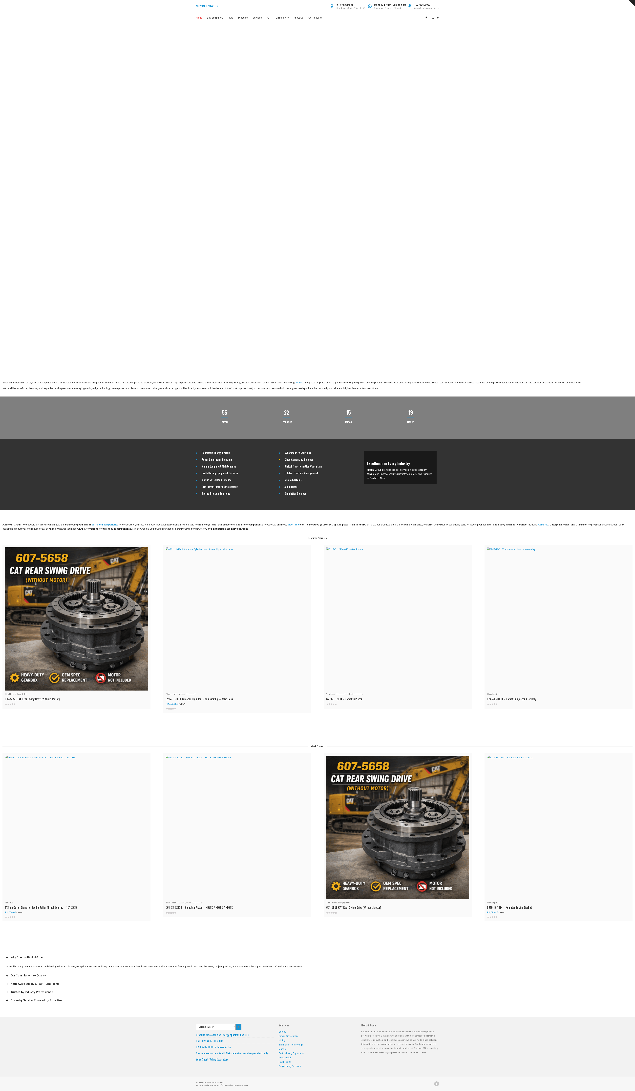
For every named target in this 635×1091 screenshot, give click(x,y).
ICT (269, 17)
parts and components (105, 524)
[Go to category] (238, 1027)
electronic (293, 524)
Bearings (9, 902)
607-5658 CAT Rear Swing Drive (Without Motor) (32, 699)
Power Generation (288, 1036)
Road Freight (285, 1057)
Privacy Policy (214, 1085)
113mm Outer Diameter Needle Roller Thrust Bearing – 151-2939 (41, 907)
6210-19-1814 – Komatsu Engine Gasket (509, 907)
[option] (400, 467)
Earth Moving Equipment (291, 1053)
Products (243, 17)
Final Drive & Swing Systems (17, 694)
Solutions (226, 1085)
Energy (282, 1031)
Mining (282, 1040)
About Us (298, 17)
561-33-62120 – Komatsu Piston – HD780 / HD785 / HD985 (199, 907)
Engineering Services (290, 1066)
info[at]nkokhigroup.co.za (426, 8)
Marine (299, 382)
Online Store (282, 17)
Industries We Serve (239, 1085)
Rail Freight (285, 1062)
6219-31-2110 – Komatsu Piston (344, 699)
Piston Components (354, 694)
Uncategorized (494, 694)
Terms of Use (201, 1085)
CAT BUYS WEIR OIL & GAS (209, 1041)
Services (257, 17)
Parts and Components (187, 694)
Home (199, 17)
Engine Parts (172, 694)
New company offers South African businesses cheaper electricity (232, 1053)
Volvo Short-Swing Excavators (212, 1059)
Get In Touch (315, 17)
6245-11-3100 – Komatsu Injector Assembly (511, 699)
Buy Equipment (215, 17)
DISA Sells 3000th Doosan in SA (213, 1047)
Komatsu (543, 524)
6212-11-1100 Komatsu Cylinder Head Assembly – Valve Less (199, 699)
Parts (230, 17)
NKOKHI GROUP (207, 6)
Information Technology (291, 1044)
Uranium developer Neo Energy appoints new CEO (222, 1035)
